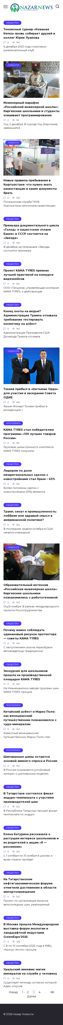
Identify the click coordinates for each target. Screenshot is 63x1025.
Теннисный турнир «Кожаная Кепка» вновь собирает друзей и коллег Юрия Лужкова (29, 33)
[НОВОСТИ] (31, 95)
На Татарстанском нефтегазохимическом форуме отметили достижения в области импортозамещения (30, 885)
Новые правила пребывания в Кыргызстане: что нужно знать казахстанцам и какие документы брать (30, 187)
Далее (31, 996)
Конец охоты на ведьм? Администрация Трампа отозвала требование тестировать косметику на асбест (30, 317)
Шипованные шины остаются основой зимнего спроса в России (30, 759)
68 (52, 992)
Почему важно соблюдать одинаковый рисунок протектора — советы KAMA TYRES (30, 634)
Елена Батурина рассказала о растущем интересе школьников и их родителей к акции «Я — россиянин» (31, 840)
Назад (13, 992)
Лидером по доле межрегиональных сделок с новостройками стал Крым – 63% (29, 475)
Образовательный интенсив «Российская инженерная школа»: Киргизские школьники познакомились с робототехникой (31, 591)
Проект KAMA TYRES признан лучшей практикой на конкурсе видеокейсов (29, 274)
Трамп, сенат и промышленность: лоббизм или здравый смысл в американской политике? (30, 515)
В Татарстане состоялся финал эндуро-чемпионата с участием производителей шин (29, 797)
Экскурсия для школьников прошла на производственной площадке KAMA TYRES (27, 675)
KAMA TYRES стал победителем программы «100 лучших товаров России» (30, 434)
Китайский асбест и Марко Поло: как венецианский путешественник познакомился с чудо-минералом (30, 718)
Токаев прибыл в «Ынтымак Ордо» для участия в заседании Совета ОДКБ (31, 393)
